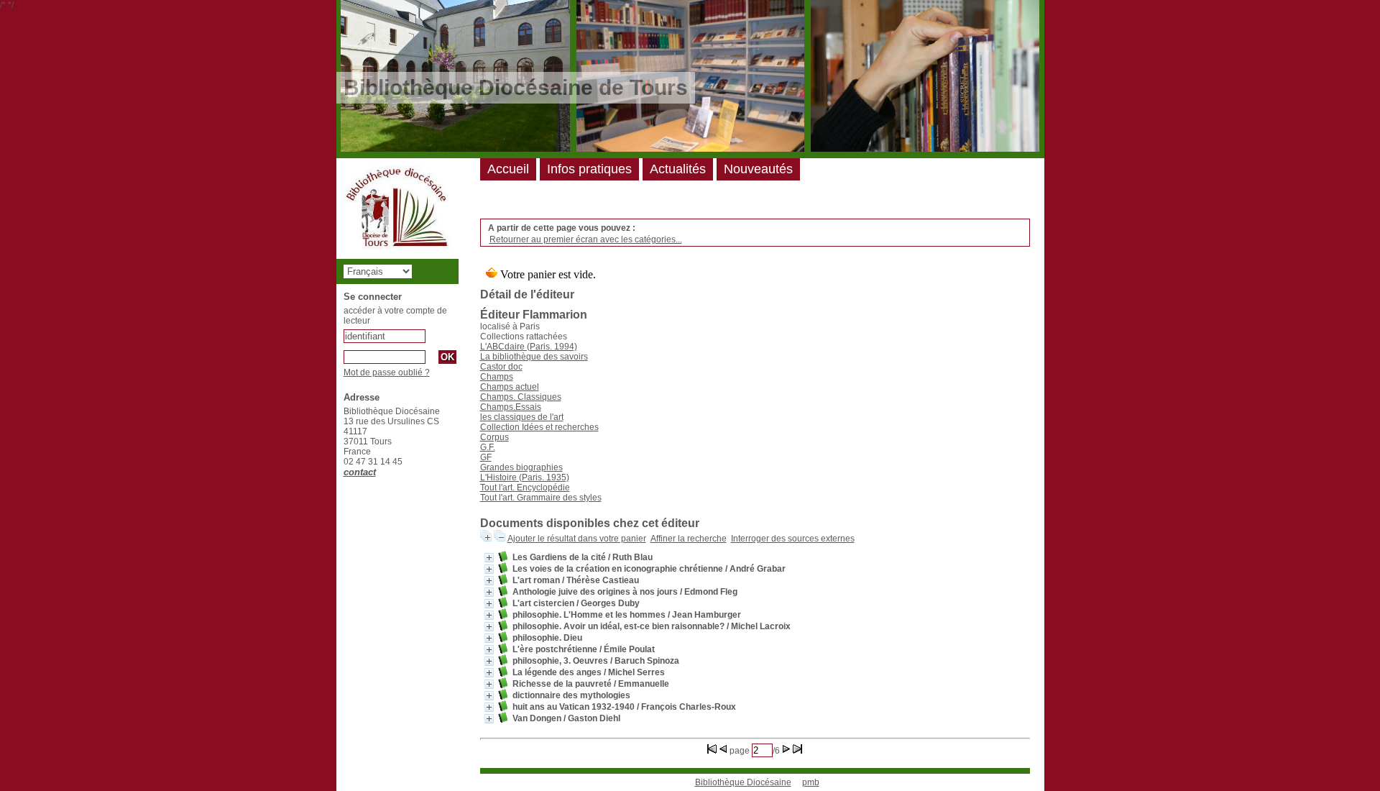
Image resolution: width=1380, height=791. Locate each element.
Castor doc (501, 367)
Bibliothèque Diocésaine (743, 782)
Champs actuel (509, 387)
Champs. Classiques (520, 397)
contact (360, 472)
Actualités (678, 169)
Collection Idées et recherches (539, 427)
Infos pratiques (589, 169)
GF (486, 457)
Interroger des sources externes (793, 539)
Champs (496, 377)
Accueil (508, 169)
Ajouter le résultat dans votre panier (576, 539)
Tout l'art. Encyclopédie (525, 488)
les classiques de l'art (522, 417)
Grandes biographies (521, 467)
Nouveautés (758, 169)
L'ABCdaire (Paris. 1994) (528, 347)
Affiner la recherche (688, 539)
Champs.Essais (510, 407)
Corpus (494, 437)
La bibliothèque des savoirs (534, 357)
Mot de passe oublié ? (387, 372)
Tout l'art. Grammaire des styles (541, 498)
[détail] (489, 557)
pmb (810, 782)
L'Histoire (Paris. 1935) (524, 477)
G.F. (487, 447)
